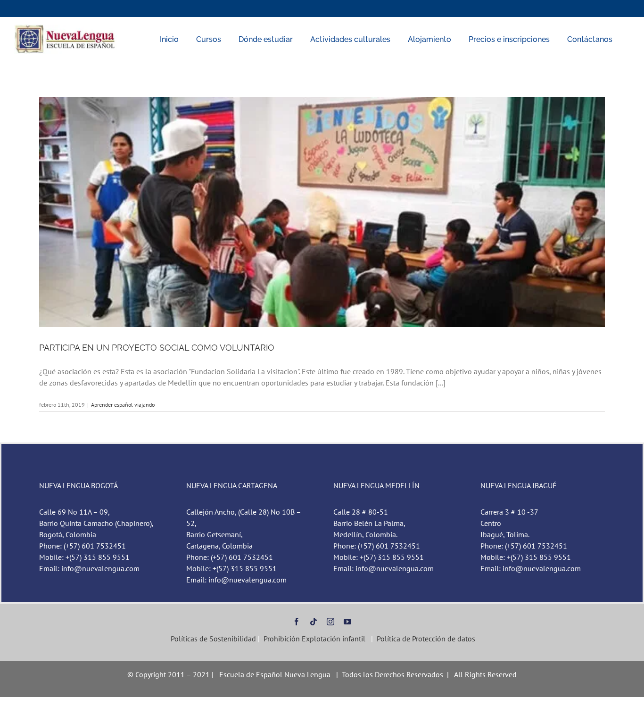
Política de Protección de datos (426, 638)
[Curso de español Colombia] (66, 28)
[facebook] (296, 621)
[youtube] (347, 621)
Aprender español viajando (123, 404)
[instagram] (330, 621)
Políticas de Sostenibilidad (212, 638)
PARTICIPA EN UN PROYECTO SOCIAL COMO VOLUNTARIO (156, 347)
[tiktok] (313, 621)
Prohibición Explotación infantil (314, 638)
